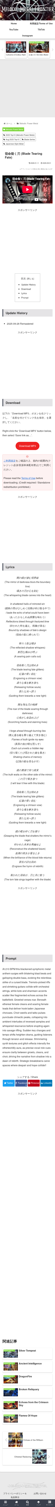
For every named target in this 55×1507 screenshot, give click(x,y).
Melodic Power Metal (14, 129)
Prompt (24, 297)
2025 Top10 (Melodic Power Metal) (20, 135)
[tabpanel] (16, 49)
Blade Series (29, 139)
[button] (49, 751)
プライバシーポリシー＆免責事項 (15, 1495)
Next (52, 49)
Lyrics (24, 293)
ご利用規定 (10, 460)
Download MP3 (27, 446)
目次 (23, 278)
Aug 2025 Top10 (12, 139)
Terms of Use (28, 478)
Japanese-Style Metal (15, 143)
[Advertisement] (27, 88)
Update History (28, 284)
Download (26, 288)
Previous (2, 49)
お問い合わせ (40, 1493)
